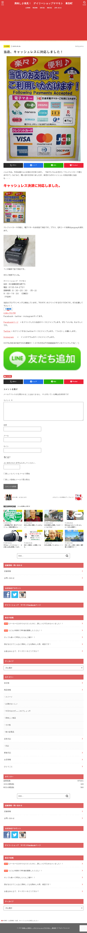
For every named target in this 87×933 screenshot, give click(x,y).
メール (6, 436)
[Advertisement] (43, 25)
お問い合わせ (58, 7)
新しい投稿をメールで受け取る (17, 479)
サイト (6, 446)
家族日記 (49, 7)
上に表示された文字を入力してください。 (20, 463)
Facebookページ (11, 322)
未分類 (6, 683)
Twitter (7, 331)
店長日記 (42, 7)
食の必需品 (9, 732)
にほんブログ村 (10, 313)
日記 (7, 746)
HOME (5, 920)
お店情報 (27, 7)
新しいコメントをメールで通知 (17, 474)
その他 (8, 725)
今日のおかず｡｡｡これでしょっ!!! (17, 711)
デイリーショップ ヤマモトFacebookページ (23, 605)
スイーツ (8, 697)
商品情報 (35, 7)
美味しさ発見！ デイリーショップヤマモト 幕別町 (43, 3)
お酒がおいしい (11, 704)
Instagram (9, 337)
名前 (5, 425)
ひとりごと (8, 766)
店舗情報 (7, 571)
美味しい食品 (10, 718)
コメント (8, 400)
